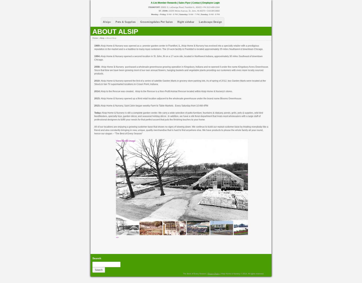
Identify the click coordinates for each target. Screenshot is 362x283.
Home (95, 38)
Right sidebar (185, 22)
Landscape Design (210, 22)
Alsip (107, 22)
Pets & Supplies (126, 22)
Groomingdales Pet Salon (156, 22)
